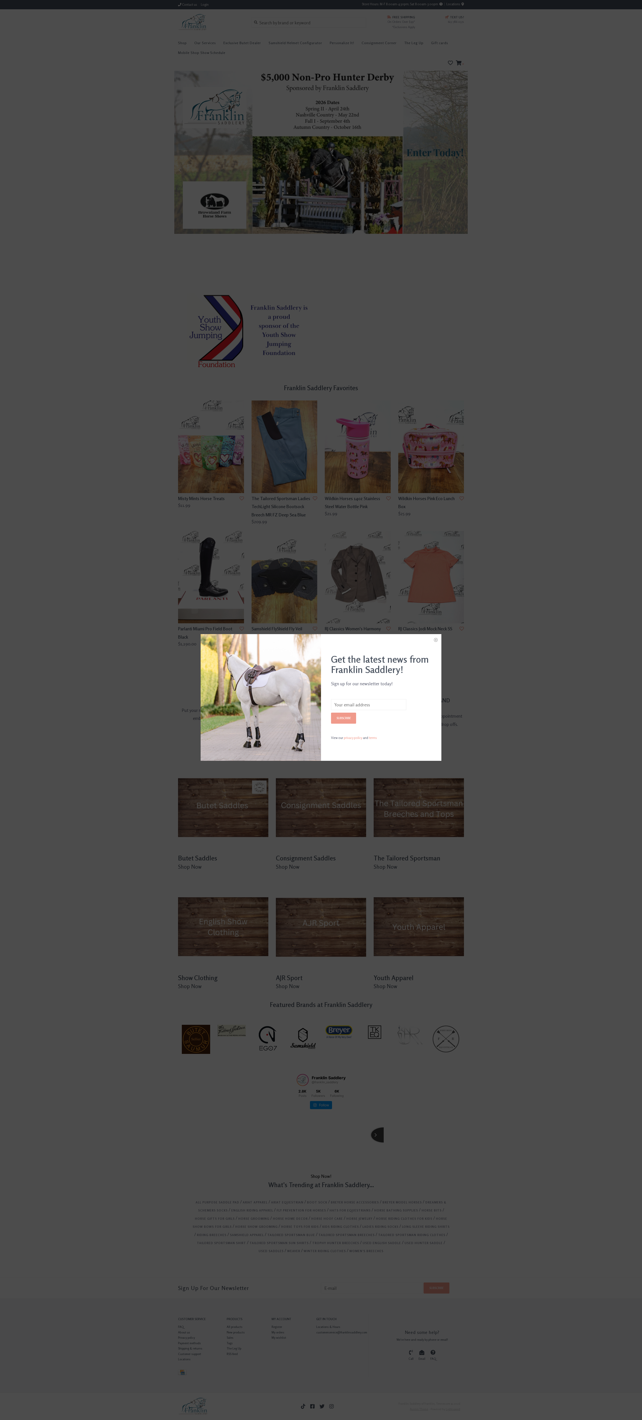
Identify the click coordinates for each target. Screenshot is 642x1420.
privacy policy (353, 738)
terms (373, 738)
